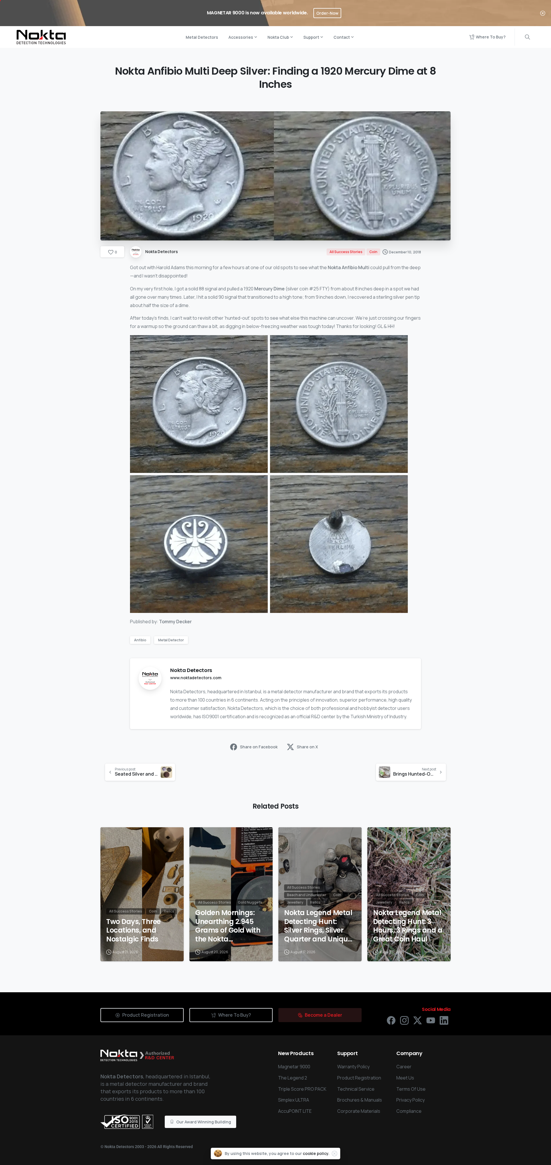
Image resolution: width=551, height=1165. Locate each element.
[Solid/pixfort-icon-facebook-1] (391, 1020)
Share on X (307, 747)
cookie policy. (316, 1153)
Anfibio (140, 640)
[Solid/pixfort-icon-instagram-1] (404, 1020)
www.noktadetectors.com (195, 677)
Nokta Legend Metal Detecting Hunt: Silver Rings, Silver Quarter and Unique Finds (318, 926)
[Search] (527, 37)
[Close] (542, 13)
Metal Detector (171, 640)
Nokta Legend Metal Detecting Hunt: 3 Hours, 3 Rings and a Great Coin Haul (407, 926)
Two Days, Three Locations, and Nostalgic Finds (133, 930)
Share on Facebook (259, 747)
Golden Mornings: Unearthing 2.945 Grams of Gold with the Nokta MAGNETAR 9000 (227, 926)
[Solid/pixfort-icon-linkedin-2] (444, 1020)
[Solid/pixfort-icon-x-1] (417, 1020)
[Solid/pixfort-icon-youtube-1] (430, 1020)
